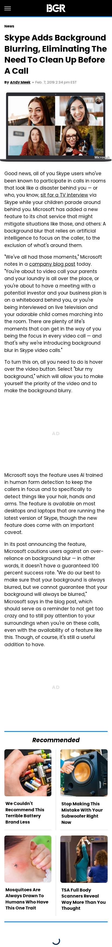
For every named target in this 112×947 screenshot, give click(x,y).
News (9, 26)
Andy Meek (20, 82)
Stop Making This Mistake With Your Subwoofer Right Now (82, 813)
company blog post (52, 264)
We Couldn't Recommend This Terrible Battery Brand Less (24, 813)
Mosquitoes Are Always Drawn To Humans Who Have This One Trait (26, 899)
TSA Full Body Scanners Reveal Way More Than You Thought (83, 899)
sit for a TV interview (64, 195)
